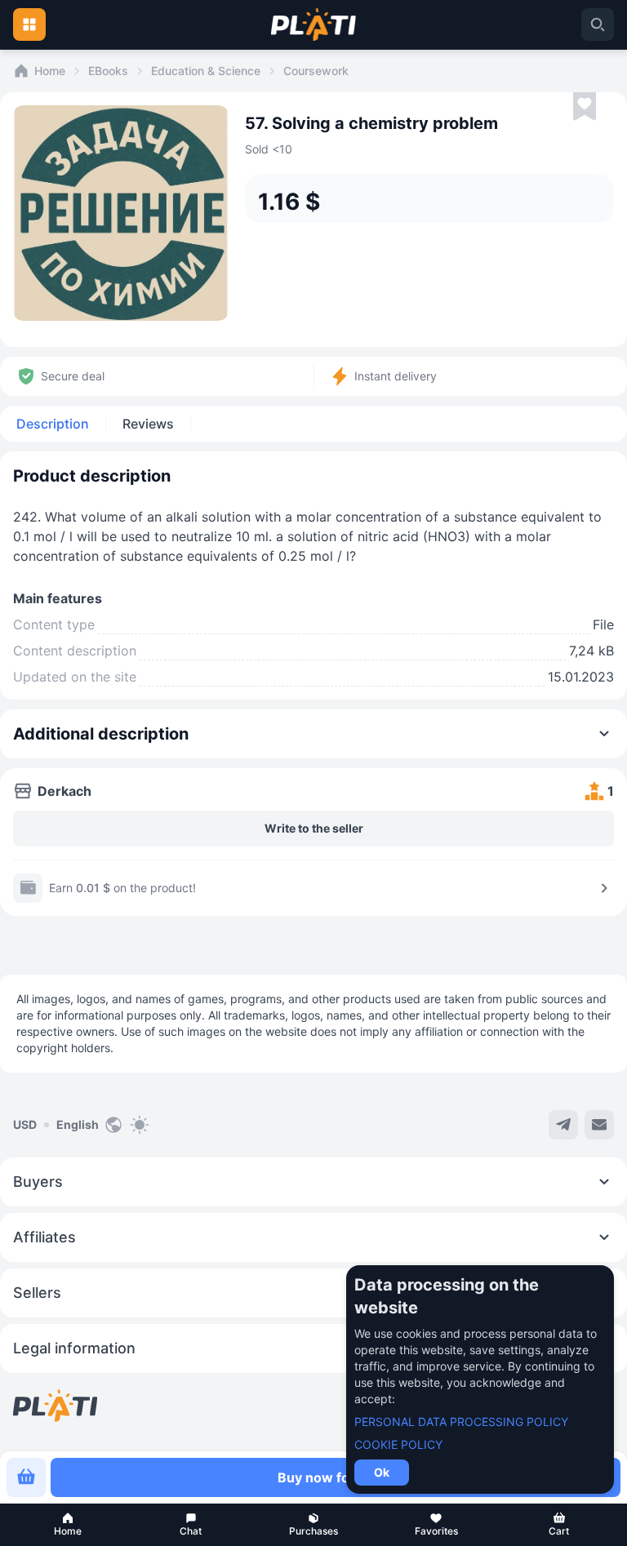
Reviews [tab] (148, 423)
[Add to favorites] (584, 106)
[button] (68, 1525)
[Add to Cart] (26, 1477)
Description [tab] (52, 423)
